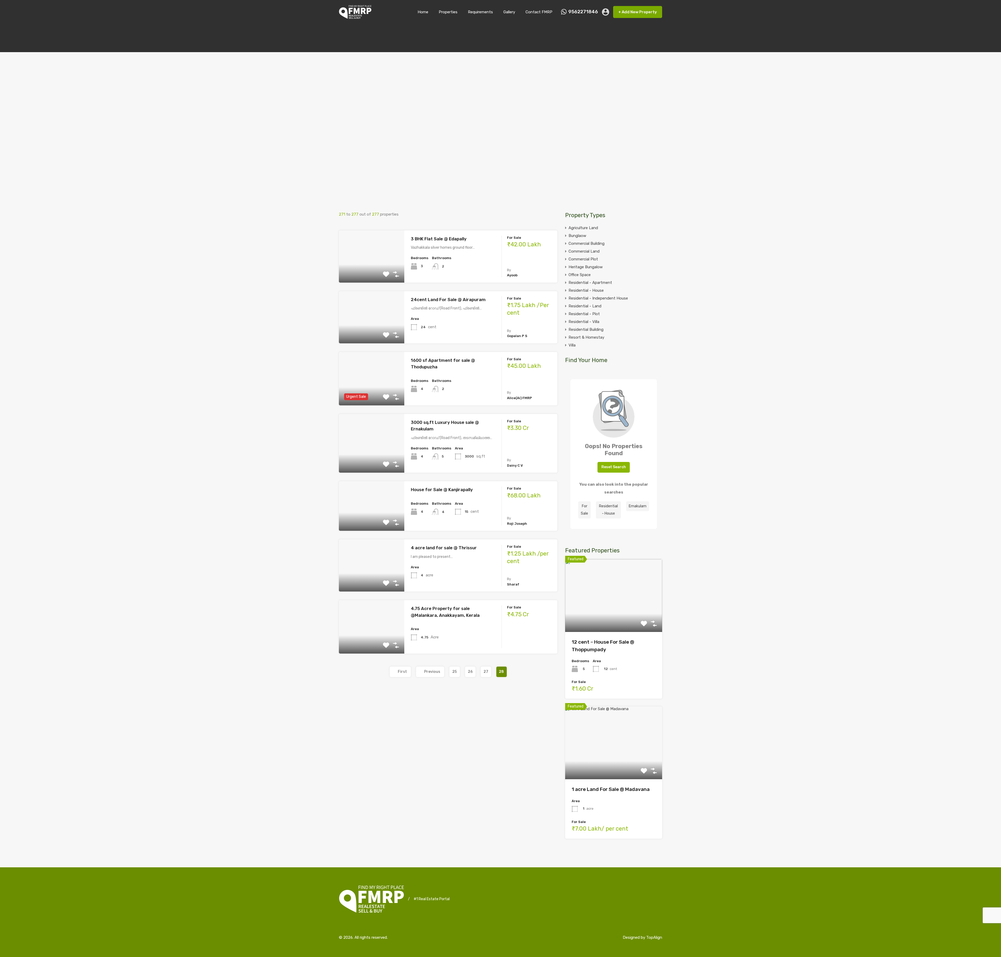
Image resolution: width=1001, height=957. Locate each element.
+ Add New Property (637, 12)
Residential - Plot (584, 314)
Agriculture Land (583, 227)
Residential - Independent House (598, 298)
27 (486, 671)
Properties (448, 12)
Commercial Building (587, 243)
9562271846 (583, 12)
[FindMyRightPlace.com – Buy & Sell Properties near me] (355, 16)
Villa (572, 345)
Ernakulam (637, 506)
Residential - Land (585, 306)
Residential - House (586, 290)
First (402, 671)
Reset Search (613, 467)
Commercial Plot (583, 259)
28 (501, 671)
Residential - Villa (584, 321)
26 (470, 671)
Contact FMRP (539, 12)
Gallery (509, 12)
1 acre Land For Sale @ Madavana (611, 789)
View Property (371, 272)
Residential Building (586, 329)
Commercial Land (584, 251)
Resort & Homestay (586, 337)
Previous (432, 671)
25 (454, 671)
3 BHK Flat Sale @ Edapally (439, 238)
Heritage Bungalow (586, 267)
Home (423, 12)
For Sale (584, 510)
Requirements (480, 12)
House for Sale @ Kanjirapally (442, 489)
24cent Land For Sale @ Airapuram (448, 299)
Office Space (580, 274)
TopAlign (654, 937)
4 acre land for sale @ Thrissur (444, 547)
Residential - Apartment (590, 282)
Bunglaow (577, 235)
